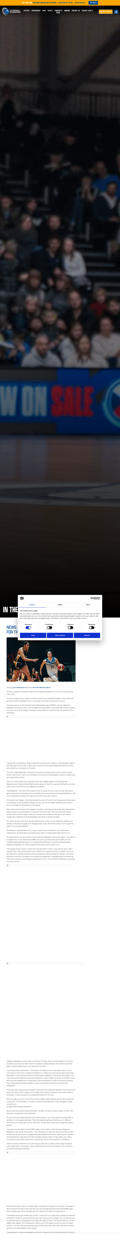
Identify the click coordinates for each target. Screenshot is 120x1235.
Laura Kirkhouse (18, 687)
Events (50, 11)
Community (58, 11)
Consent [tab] (32, 604)
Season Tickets (87, 11)
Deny (33, 635)
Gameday (67, 11)
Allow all (87, 635)
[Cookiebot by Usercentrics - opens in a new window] (92, 598)
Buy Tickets (93, 3)
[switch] (49, 627)
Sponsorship (36, 11)
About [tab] (88, 604)
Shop (44, 11)
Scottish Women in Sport (42, 687)
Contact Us (76, 11)
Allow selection (60, 635)
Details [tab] (60, 604)
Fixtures (26, 11)
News (58, 13)
